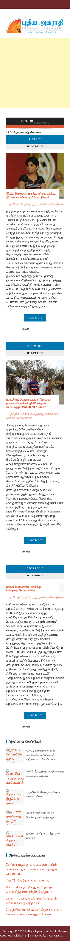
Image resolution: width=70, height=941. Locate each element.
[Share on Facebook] (34, 329)
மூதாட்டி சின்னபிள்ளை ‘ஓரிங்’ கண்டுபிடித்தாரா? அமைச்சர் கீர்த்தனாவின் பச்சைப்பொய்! (40, 755)
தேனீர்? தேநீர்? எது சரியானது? (28, 881)
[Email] (47, 329)
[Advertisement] (35, 73)
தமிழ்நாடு (16, 204)
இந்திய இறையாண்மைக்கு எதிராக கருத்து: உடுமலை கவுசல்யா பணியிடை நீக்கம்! (31, 195)
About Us (5, 935)
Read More (35, 318)
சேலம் (24, 414)
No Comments (35, 146)
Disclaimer (20, 935)
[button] (41, 123)
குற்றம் (14, 414)
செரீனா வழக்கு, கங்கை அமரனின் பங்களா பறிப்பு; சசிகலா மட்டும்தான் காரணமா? (33, 869)
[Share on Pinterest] (43, 329)
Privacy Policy (38, 935)
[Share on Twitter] (38, 329)
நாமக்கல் (51, 414)
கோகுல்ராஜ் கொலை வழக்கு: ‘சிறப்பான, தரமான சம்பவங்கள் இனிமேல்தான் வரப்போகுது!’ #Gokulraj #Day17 (29, 403)
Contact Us (56, 935)
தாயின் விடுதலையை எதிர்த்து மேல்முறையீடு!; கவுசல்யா (23, 588)
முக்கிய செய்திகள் (51, 204)
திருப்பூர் (30, 204)
